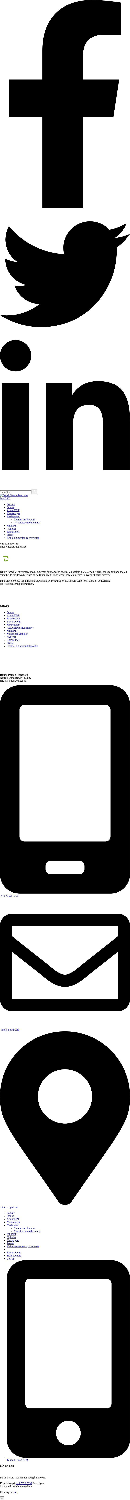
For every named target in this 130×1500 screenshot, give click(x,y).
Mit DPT (5, 498)
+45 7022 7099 (24, 1483)
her (15, 1492)
